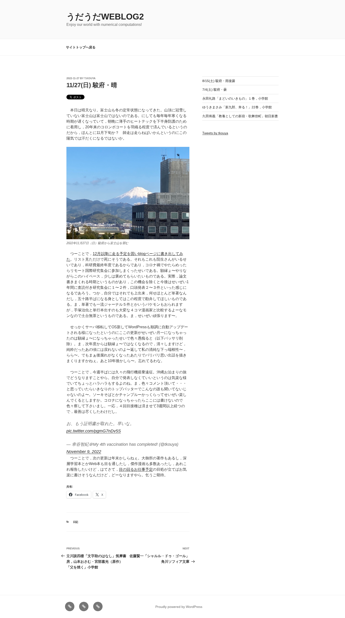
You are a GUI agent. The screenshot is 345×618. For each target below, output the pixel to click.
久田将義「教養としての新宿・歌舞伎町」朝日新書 (240, 116)
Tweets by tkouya (215, 133)
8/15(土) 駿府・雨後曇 (218, 81)
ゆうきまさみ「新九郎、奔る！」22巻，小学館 (237, 107)
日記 (75, 521)
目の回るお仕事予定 (136, 469)
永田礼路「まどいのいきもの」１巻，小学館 (235, 98)
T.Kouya (90, 78)
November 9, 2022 (83, 451)
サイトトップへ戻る (81, 47)
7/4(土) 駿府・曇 (214, 89)
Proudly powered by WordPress (178, 607)
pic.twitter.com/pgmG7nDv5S (93, 431)
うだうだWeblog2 (105, 16)
